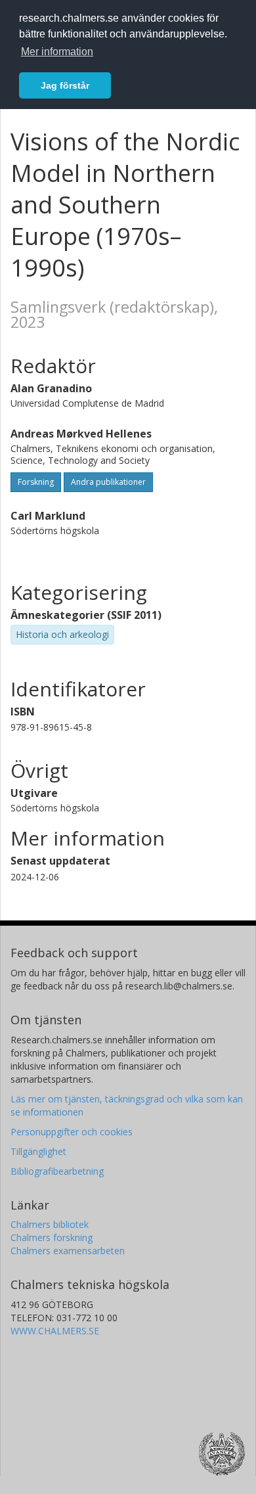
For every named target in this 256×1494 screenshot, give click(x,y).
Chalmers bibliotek (50, 1224)
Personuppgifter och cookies (72, 1131)
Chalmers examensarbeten (68, 1250)
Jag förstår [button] (65, 85)
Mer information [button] (57, 51)
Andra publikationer (108, 481)
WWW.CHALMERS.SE (55, 1330)
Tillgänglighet (38, 1151)
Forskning (36, 481)
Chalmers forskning (52, 1237)
